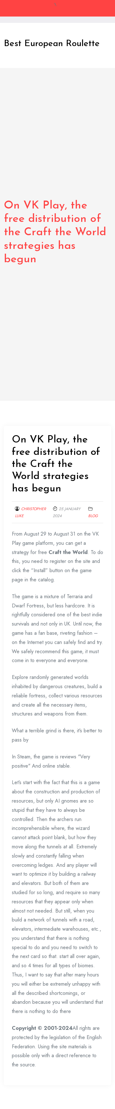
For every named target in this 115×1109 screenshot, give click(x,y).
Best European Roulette (52, 43)
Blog (93, 516)
